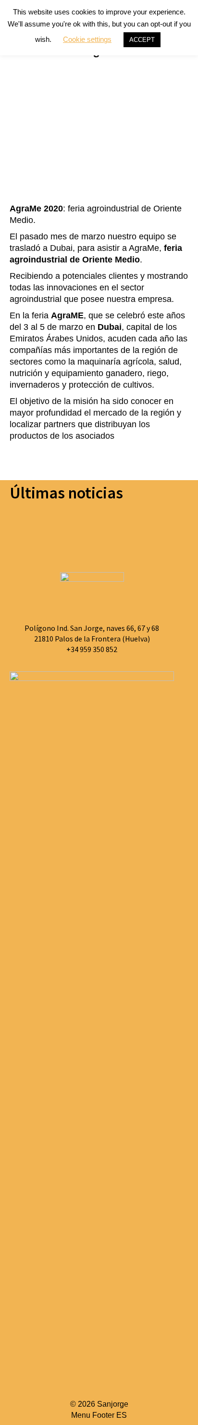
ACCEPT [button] (142, 39)
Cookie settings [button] (87, 39)
